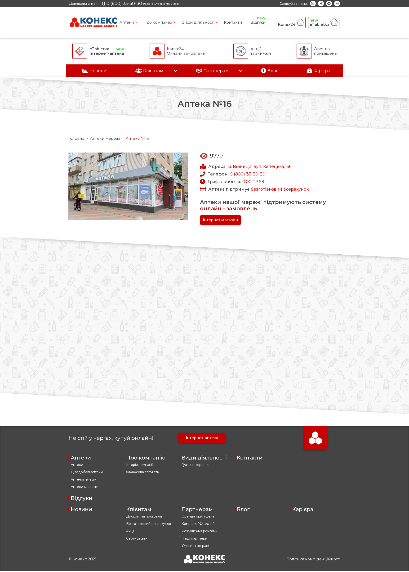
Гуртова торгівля (195, 465)
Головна (76, 138)
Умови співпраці (195, 546)
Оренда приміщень (198, 516)
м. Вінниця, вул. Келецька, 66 (260, 166)
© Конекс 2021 (82, 559)
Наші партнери (194, 538)
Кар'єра (302, 509)
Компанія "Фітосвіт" (198, 524)
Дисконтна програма (144, 516)
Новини (81, 509)
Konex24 (287, 24)
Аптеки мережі (105, 138)
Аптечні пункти (84, 479)
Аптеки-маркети (84, 487)
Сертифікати (136, 538)
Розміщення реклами (200, 531)
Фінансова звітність (142, 472)
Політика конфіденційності (313, 559)
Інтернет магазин (220, 220)
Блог (243, 509)
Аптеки (127, 22)
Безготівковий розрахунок (148, 524)
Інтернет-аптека (202, 438)
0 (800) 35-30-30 (247, 174)
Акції (130, 531)
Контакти (233, 22)
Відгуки (258, 22)
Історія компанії (139, 465)
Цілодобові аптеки (87, 472)
